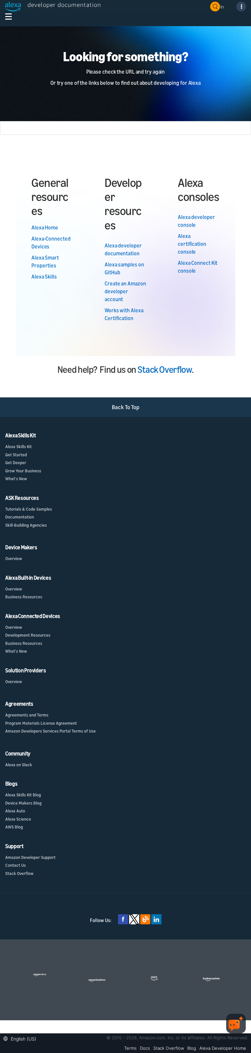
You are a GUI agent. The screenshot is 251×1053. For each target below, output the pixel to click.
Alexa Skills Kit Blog (23, 794)
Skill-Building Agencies (26, 525)
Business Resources (23, 596)
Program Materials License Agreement (41, 723)
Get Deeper (15, 462)
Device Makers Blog (23, 803)
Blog (191, 1048)
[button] (21, 1038)
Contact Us (15, 865)
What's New (16, 478)
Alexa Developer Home (222, 1048)
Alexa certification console (192, 244)
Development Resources (27, 635)
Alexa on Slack (18, 764)
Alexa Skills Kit (18, 446)
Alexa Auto (15, 810)
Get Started (16, 454)
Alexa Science (18, 819)
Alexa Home (44, 227)
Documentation (19, 516)
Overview (13, 558)
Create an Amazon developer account (125, 291)
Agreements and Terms (26, 714)
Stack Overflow (165, 369)
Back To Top (126, 407)
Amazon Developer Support (30, 857)
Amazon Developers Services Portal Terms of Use (50, 731)
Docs (145, 1048)
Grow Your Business (23, 470)
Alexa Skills (44, 276)
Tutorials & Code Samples (28, 509)
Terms (130, 1048)
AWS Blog (14, 826)
